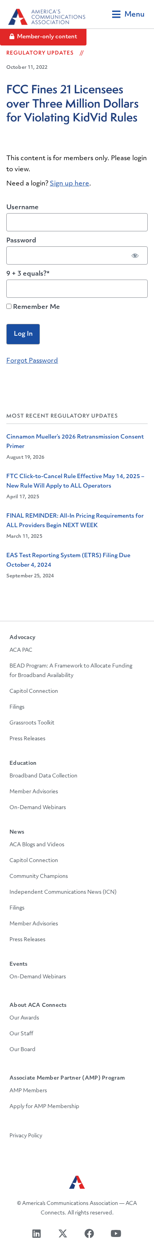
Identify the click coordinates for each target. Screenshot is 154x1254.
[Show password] (135, 255)
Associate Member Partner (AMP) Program (67, 1078)
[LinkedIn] (37, 1233)
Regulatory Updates (40, 52)
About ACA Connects (38, 1005)
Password (21, 241)
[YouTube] (116, 1233)
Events (18, 964)
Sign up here (69, 184)
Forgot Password (32, 361)
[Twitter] (63, 1233)
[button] (128, 14)
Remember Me (35, 307)
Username (22, 207)
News (16, 832)
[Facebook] (90, 1233)
